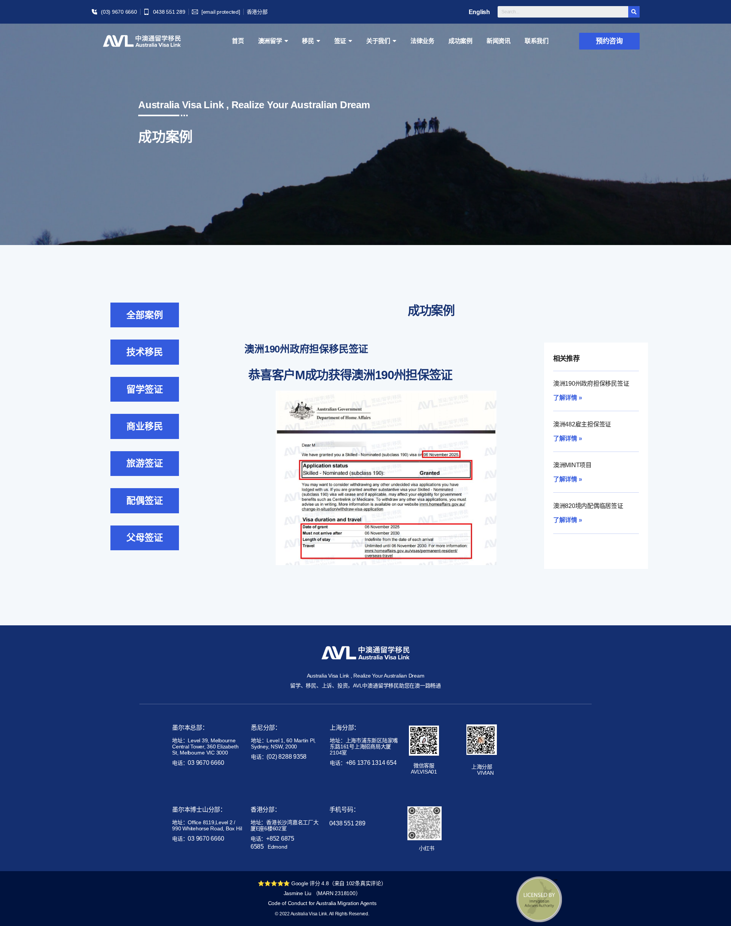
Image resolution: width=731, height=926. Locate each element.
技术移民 (144, 352)
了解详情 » (567, 397)
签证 (340, 41)
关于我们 (378, 41)
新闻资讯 (499, 41)
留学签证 (144, 389)
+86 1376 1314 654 (371, 762)
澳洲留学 (270, 41)
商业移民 (144, 426)
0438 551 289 (347, 823)
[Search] (634, 12)
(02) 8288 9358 (286, 756)
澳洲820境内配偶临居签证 (588, 506)
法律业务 (422, 41)
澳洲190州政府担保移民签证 (591, 383)
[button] (609, 41)
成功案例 (460, 41)
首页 (238, 41)
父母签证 (144, 537)
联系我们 (537, 41)
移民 (308, 41)
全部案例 (144, 315)
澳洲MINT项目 (572, 465)
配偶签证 (144, 500)
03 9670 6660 (206, 762)
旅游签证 (144, 463)
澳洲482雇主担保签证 (582, 424)
